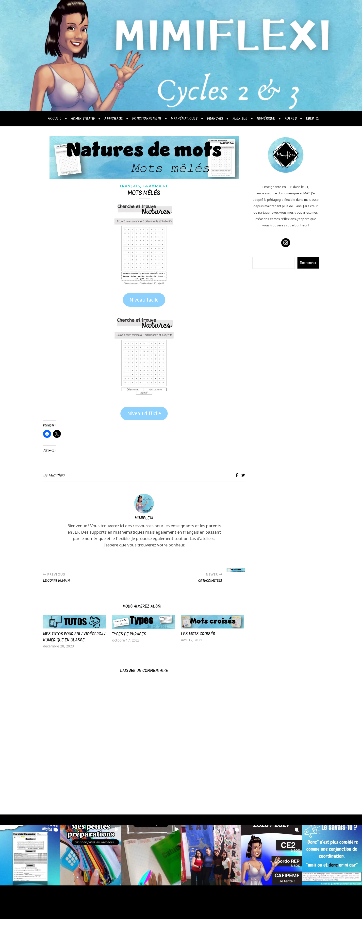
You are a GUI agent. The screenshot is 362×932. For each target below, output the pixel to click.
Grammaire (155, 186)
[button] (144, 300)
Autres (291, 118)
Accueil (54, 118)
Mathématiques (184, 118)
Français (215, 118)
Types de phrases (129, 634)
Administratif (83, 118)
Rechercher (308, 263)
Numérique (266, 118)
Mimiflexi (57, 475)
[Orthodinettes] (236, 570)
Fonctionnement (147, 118)
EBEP (310, 118)
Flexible (239, 118)
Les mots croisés (198, 633)
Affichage (113, 118)
